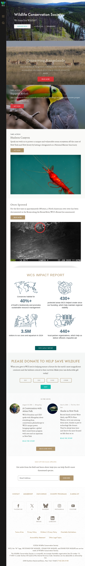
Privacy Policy (32, 532)
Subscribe (66, 478)
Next (45, 387)
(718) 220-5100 (63, 561)
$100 (52, 380)
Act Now (17, 106)
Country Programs (58, 494)
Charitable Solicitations (68, 532)
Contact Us (38, 26)
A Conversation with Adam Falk (32, 410)
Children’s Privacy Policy (48, 532)
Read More (46, 79)
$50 (39, 380)
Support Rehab (19, 93)
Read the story (28, 441)
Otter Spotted (18, 204)
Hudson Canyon (20, 137)
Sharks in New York (69, 411)
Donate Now (22, 26)
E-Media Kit (74, 494)
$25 (25, 380)
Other (68, 380)
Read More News (45, 449)
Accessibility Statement (37, 538)
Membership (51, 26)
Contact (16, 494)
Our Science (41, 494)
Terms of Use (19, 532)
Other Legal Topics (55, 538)
